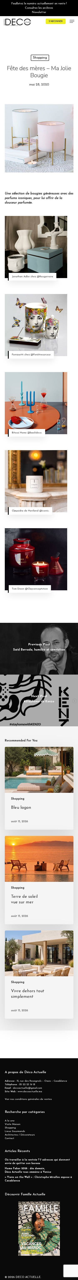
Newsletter (39, 12)
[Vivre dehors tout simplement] (39, 974)
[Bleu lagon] (39, 788)
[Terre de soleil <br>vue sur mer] (39, 880)
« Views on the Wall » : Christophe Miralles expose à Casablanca (38, 1179)
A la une (10, 1121)
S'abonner (56, 21)
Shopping (40, 57)
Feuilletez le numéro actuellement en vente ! (39, 3)
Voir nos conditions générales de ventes (28, 1099)
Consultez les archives (39, 8)
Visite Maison (12, 1124)
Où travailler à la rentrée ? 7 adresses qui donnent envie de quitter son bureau (37, 1162)
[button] (72, 21)
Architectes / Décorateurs (20, 1135)
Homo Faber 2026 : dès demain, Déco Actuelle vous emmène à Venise (28, 1170)
